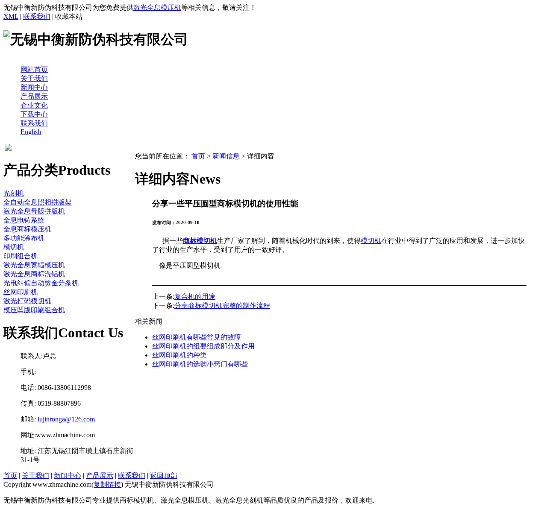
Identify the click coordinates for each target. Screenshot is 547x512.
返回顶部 (163, 475)
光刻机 (13, 193)
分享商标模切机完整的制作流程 (222, 305)
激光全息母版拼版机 (34, 211)
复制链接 (107, 484)
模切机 (13, 247)
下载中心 (34, 114)
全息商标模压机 (27, 229)
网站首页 (34, 69)
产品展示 (34, 96)
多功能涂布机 (23, 238)
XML (10, 16)
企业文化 (34, 105)
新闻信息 (226, 156)
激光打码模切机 (27, 300)
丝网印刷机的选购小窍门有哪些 (200, 364)
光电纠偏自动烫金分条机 (41, 283)
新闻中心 (34, 87)
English (31, 131)
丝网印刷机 (20, 291)
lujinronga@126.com (66, 419)
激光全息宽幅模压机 (34, 265)
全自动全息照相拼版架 (37, 202)
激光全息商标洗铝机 (34, 274)
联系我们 (36, 16)
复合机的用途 (194, 296)
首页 (198, 156)
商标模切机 (200, 240)
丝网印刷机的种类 (179, 355)
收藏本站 (68, 16)
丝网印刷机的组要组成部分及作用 (203, 346)
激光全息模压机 (157, 7)
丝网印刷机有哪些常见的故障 (196, 337)
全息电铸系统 (23, 220)
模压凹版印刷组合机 (34, 309)
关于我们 (34, 78)
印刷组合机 (20, 256)
